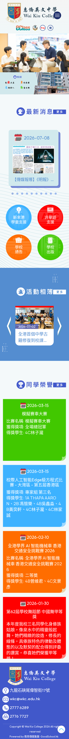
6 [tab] (36, 194)
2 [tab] (17, 194)
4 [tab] (27, 194)
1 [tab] (12, 194)
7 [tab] (41, 194)
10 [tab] (56, 194)
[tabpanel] (34, 159)
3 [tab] (22, 194)
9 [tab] (51, 194)
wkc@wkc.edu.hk (25, 698)
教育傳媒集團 (31, 736)
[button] (9, 326)
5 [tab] (32, 194)
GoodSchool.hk (49, 736)
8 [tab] (46, 194)
